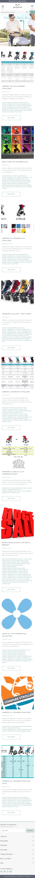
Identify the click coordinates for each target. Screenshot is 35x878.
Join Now (30, 830)
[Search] (28, 12)
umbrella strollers (18, 420)
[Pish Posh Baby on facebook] (1, 872)
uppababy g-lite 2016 (16, 181)
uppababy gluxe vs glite (18, 803)
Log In (3, 8)
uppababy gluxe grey (23, 183)
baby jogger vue (6, 407)
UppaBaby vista (18, 660)
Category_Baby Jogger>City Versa (21, 563)
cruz (17, 579)
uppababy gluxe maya (7, 185)
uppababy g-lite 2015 (23, 335)
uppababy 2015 (20, 333)
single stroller (8, 582)
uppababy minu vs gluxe (15, 111)
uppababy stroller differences (13, 805)
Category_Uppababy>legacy (24, 257)
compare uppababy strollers (23, 731)
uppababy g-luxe (6, 421)
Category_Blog (23, 409)
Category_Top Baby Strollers (9, 798)
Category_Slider (23, 413)
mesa (23, 580)
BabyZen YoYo (14, 407)
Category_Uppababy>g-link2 (23, 104)
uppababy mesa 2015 (18, 340)
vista (9, 583)
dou (24, 579)
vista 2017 (7, 263)
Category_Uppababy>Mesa (24, 332)
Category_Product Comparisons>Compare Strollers (15, 102)
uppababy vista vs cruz (19, 262)
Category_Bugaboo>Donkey (9, 569)
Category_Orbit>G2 (23, 571)
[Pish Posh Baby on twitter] (4, 872)
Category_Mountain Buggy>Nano (23, 410)
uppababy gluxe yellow (19, 185)
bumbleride (14, 558)
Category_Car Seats (7, 649)
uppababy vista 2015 (10, 186)
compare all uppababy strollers (10, 108)
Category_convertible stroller (9, 571)
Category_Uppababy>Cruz (8, 104)
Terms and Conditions (19, 876)
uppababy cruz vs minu (8, 110)
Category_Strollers (23, 415)
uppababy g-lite (27, 420)
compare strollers (6, 418)
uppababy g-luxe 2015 (7, 337)
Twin (26, 582)
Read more (11, 117)
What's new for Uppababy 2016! (15, 162)
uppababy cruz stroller (21, 659)
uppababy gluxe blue (12, 183)
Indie (20, 580)
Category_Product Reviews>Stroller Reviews (13, 653)
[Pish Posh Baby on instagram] (8, 872)
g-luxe (17, 580)
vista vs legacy (14, 263)
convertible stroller (11, 579)
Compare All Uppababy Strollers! (16, 712)
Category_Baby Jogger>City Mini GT (11, 562)
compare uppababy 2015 (13, 260)
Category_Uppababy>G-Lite (9, 105)
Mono (27, 580)
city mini (18, 577)
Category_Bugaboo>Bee (16, 565)
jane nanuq (14, 418)
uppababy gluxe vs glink (20, 110)
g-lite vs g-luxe (21, 491)
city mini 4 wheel (25, 577)
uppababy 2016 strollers (8, 180)
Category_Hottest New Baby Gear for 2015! (13, 327)
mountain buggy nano (7, 420)
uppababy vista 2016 (21, 186)
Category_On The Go (7, 412)
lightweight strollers (23, 418)
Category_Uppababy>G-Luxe (24, 105)
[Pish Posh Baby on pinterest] (11, 872)
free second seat (10, 580)
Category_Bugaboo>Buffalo (9, 566)
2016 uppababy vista (7, 175)
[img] (17, 66)
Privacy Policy (27, 876)
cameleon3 (20, 558)
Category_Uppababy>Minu (8, 107)
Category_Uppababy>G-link (23, 329)
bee (10, 558)
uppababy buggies (6, 803)
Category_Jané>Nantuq (8, 410)
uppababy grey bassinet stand (16, 338)
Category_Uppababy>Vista (23, 107)
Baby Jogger (5, 558)
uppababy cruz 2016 (20, 180)
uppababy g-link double (11, 335)
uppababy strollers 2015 (26, 260)
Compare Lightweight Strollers (16, 392)
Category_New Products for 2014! (21, 649)
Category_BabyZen (13, 409)
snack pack (15, 582)
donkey (21, 579)
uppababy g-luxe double (20, 337)
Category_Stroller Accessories (10, 415)
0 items (32, 8)
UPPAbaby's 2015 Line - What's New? (16, 314)
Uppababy (28, 491)
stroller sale (22, 582)
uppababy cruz (11, 659)
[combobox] (15, 12)
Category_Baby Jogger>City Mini (19, 560)
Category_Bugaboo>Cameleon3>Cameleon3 (13, 568)
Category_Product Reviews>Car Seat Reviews (13, 651)
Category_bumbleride (22, 569)
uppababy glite (10, 660)
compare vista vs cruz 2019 (25, 108)
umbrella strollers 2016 (22, 178)
